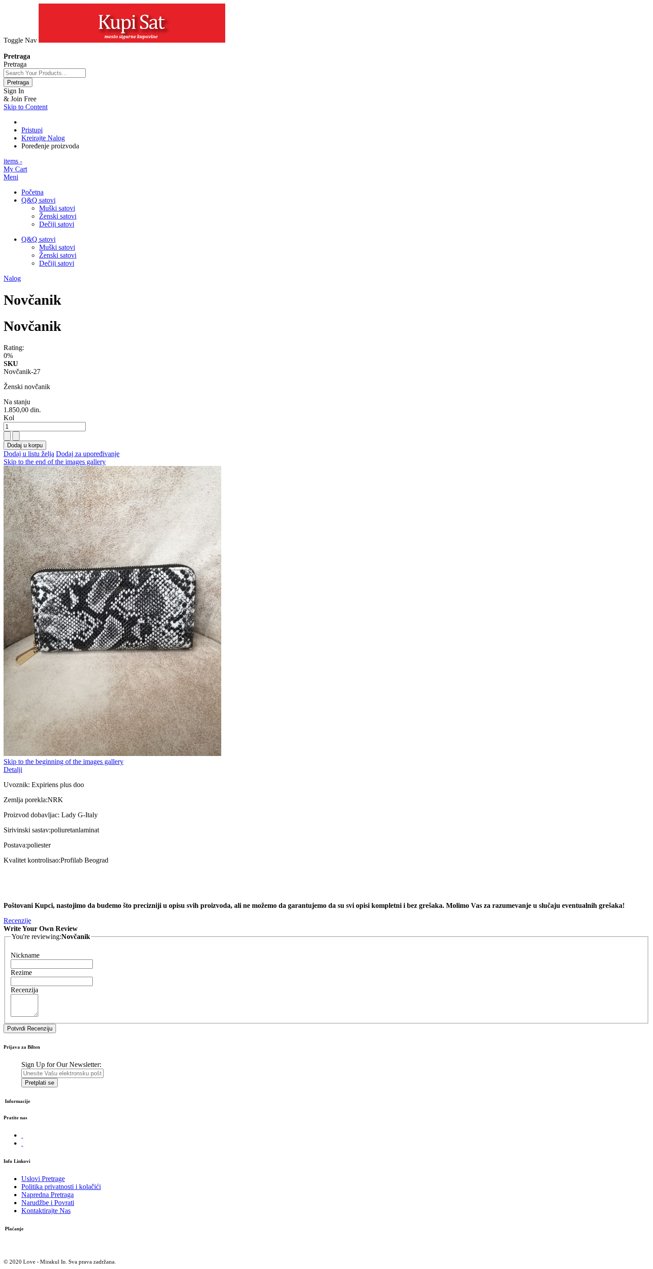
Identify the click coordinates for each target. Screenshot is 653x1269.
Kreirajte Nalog (43, 138)
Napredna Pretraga (47, 1194)
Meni (11, 177)
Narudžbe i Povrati (47, 1202)
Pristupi (32, 130)
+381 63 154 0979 (30, 48)
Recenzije (17, 920)
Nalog (12, 278)
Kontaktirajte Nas (46, 1210)
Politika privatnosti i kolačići (61, 1186)
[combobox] (45, 73)
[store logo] (132, 40)
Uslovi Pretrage (43, 1178)
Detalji (13, 769)
